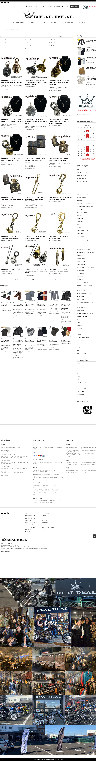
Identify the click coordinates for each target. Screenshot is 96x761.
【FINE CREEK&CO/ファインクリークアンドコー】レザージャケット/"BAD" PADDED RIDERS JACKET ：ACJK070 (66, 306)
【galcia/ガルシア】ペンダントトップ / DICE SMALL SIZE (11, 270)
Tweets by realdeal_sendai (83, 114)
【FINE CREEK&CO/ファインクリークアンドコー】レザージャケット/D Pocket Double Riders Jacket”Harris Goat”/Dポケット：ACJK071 (18, 342)
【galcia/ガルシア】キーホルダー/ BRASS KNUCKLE (58, 237)
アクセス (44, 525)
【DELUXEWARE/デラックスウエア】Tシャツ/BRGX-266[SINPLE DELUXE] (42, 305)
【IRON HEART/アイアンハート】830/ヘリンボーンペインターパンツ (54, 304)
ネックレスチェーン (29, 45)
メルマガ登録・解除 (68, 22)
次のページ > (56, 279)
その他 (2, 45)
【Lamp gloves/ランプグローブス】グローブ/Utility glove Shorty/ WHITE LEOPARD (30, 341)
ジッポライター (52, 39)
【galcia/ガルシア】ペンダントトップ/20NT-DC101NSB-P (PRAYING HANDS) (10, 160)
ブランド (41, 22)
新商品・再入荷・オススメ (18, 22)
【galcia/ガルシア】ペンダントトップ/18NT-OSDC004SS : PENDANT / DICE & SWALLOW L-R (59, 121)
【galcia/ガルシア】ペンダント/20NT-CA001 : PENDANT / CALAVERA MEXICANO (59, 82)
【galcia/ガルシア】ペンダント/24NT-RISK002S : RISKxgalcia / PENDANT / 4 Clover (36, 121)
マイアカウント (48, 6)
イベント (32, 22)
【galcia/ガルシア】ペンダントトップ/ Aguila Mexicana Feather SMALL (59, 270)
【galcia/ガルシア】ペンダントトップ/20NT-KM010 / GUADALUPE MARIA (11, 81)
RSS (26, 529)
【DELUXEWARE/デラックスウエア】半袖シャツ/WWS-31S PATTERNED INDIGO (30, 305)
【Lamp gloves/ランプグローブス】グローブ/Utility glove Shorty (66, 340)
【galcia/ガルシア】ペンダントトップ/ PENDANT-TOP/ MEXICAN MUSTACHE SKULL (36, 271)
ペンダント (51, 45)
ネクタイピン (3, 42)
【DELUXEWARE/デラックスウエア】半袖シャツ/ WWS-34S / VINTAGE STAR (6, 341)
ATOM (29, 529)
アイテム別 (53, 22)
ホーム (4, 22)
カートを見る (45, 520)
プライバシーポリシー (30, 525)
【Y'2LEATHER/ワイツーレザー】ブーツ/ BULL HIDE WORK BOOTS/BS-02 (18, 305)
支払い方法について (30, 515)
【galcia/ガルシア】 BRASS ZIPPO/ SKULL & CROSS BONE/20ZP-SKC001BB (35, 160)
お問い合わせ (82, 22)
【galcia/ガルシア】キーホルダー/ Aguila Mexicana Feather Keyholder (60, 198)
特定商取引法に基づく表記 (31, 522)
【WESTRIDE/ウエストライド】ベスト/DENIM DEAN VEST (42, 340)
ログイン (66, 6)
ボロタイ (27, 49)
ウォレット (3, 49)
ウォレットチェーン (29, 39)
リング (26, 42)
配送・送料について (30, 518)
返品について (28, 520)
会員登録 (58, 6)
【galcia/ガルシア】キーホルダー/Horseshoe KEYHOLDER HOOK (10, 237)
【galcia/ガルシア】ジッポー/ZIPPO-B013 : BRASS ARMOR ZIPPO (59, 159)
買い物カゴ (75, 6)
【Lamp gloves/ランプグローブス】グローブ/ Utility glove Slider (54, 340)
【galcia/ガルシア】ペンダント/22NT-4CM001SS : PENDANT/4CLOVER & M (11, 120)
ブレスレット (52, 42)
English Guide (28, 531)
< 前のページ (17, 279)
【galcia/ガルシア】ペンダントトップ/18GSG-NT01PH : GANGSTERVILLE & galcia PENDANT (36, 82)
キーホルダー (3, 39)
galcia (17, 29)
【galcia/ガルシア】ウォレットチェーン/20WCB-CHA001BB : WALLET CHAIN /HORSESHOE (35, 199)
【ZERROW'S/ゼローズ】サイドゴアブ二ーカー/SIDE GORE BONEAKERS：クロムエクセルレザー (6, 305)
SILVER (12, 29)
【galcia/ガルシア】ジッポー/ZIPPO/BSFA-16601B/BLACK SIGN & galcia (12, 199)
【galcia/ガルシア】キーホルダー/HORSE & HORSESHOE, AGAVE (36, 237)
